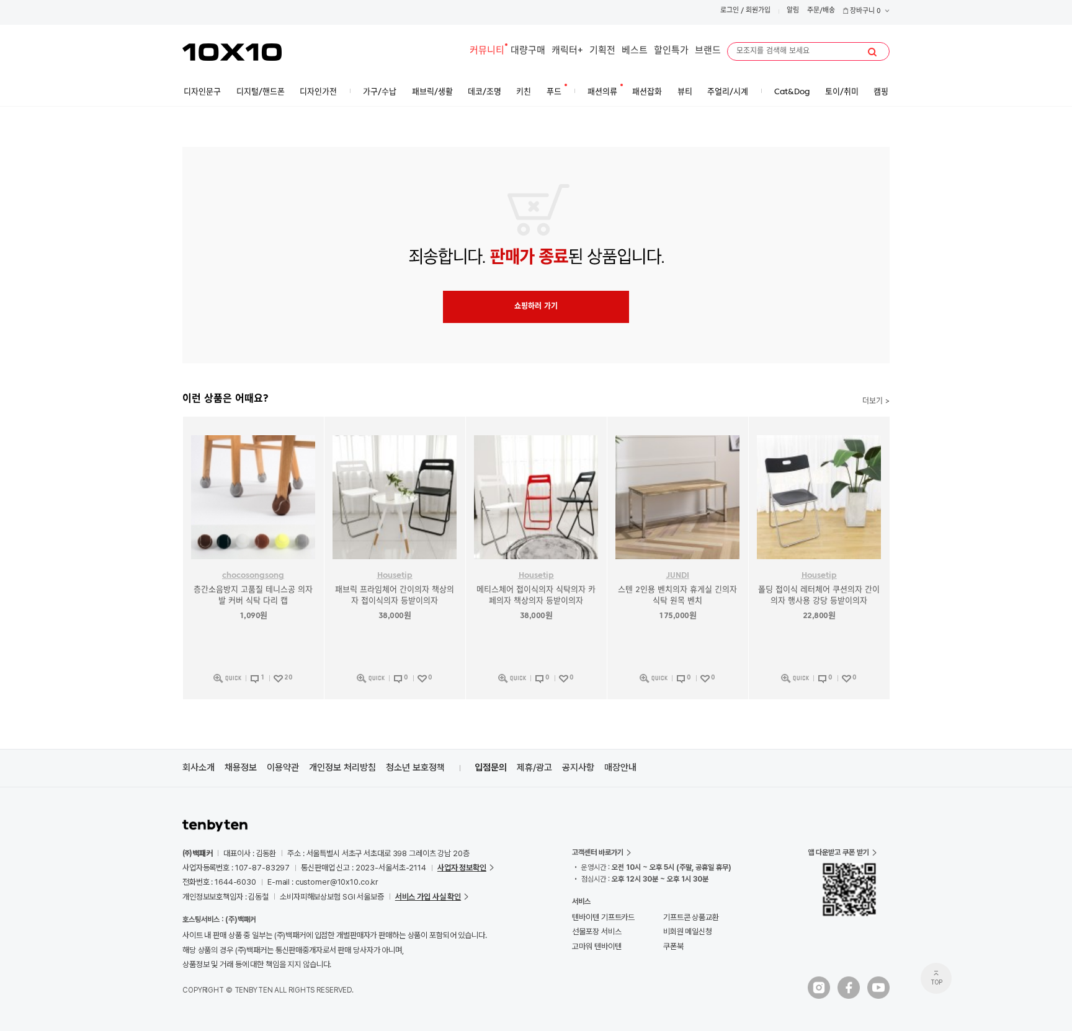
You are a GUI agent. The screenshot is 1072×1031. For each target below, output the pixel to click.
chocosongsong (253, 576)
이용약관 (283, 767)
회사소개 (198, 767)
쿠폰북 (673, 946)
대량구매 (528, 51)
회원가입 (758, 10)
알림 (793, 10)
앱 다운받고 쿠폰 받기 (838, 852)
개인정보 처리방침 (342, 767)
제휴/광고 (534, 767)
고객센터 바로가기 (597, 852)
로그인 (729, 10)
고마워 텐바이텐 (596, 946)
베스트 (635, 51)
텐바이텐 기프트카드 (603, 917)
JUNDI (677, 576)
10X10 (232, 52)
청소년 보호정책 (415, 767)
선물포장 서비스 (596, 931)
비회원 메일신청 (687, 931)
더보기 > (876, 401)
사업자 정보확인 (461, 867)
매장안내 (620, 767)
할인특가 (671, 51)
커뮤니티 (487, 51)
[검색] (872, 52)
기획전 (602, 51)
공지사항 (578, 767)
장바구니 (864, 11)
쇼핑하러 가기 (536, 307)
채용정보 (241, 767)
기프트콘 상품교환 (691, 917)
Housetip (395, 576)
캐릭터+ (567, 51)
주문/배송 (821, 10)
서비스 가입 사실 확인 (428, 896)
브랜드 (708, 51)
